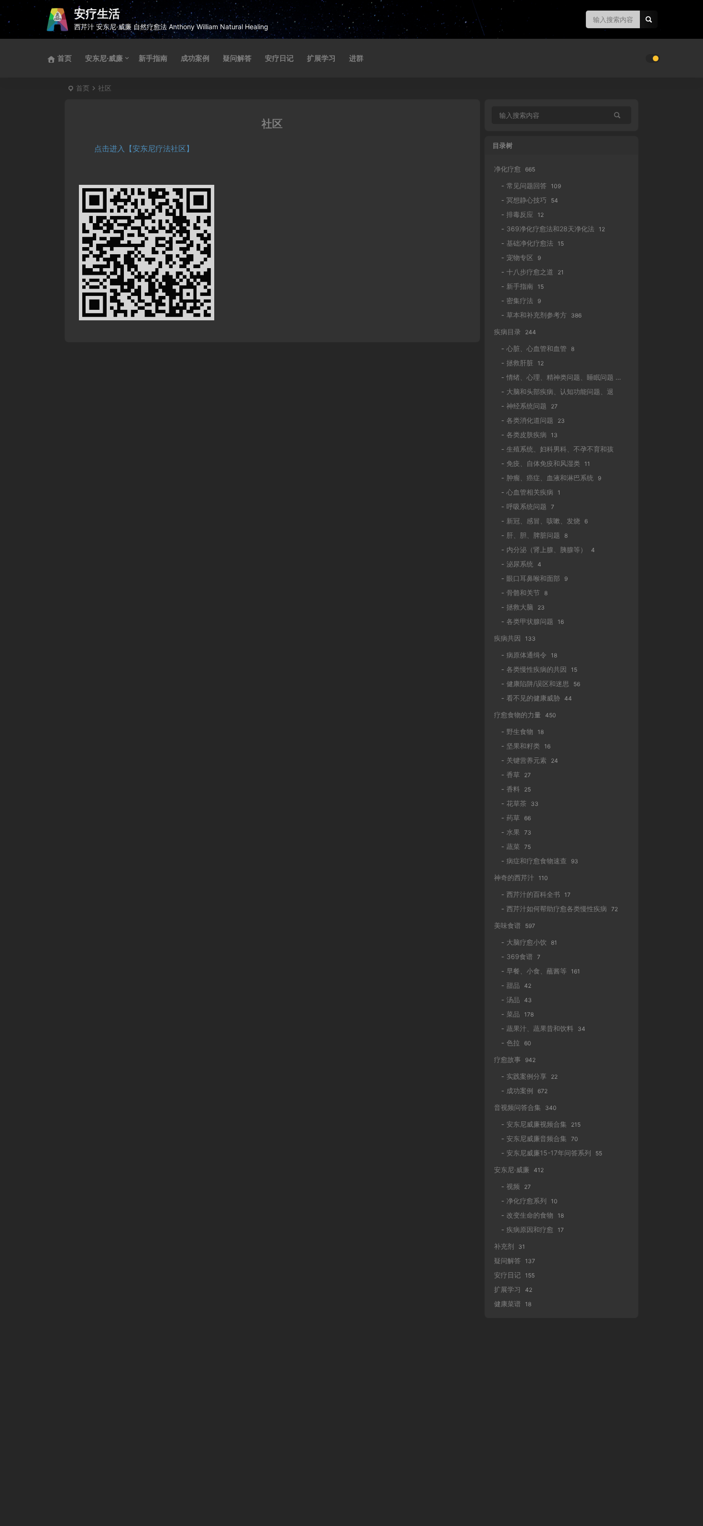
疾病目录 (507, 332)
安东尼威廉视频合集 (536, 1124)
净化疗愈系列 (526, 1201)
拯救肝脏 (519, 363)
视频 (513, 1186)
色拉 (513, 1043)
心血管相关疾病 (529, 492)
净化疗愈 (507, 169)
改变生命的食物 (529, 1215)
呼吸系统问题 (526, 506)
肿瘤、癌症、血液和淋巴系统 (549, 478)
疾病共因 (507, 638)
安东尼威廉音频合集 (536, 1138)
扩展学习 (321, 58)
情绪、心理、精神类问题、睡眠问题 (560, 377)
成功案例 (195, 58)
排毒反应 (519, 214)
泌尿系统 (519, 564)
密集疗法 (519, 300)
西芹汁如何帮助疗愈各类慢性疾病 (556, 908)
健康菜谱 (507, 1304)
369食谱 (519, 956)
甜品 (513, 985)
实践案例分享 (526, 1076)
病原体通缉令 (526, 655)
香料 (513, 789)
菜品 (513, 1014)
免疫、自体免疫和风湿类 (543, 463)
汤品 (513, 999)
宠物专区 (519, 257)
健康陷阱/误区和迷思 (537, 683)
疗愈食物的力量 (517, 715)
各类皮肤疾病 (526, 434)
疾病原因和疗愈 (529, 1229)
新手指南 (153, 58)
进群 (356, 58)
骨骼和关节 (523, 592)
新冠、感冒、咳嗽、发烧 (543, 521)
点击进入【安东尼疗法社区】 (144, 148)
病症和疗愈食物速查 (536, 861)
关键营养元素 (526, 760)
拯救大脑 (519, 607)
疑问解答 (237, 58)
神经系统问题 (526, 406)
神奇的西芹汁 (514, 877)
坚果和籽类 (523, 746)
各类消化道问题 (529, 420)
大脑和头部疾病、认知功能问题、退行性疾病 (573, 391)
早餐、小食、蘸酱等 (536, 971)
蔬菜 (513, 846)
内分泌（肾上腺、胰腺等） (546, 549)
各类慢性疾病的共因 (536, 669)
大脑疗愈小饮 (526, 942)
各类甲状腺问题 (529, 621)
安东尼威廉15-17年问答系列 (548, 1153)
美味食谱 (507, 925)
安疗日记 (279, 58)
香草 (513, 774)
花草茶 (516, 803)
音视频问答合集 (517, 1107)
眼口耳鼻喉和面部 (533, 578)
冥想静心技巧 (526, 200)
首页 (82, 88)
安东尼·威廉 (104, 58)
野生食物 (519, 731)
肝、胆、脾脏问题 (533, 535)
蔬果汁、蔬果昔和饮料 (539, 1028)
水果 (513, 832)
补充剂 (504, 1246)
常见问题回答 (526, 185)
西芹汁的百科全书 (533, 894)
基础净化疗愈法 (529, 243)
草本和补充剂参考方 (536, 315)
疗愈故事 (507, 1059)
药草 (513, 818)
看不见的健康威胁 (533, 698)
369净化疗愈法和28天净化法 (550, 229)
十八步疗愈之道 (529, 272)
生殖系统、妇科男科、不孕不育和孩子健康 (570, 449)
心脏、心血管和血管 (536, 348)
